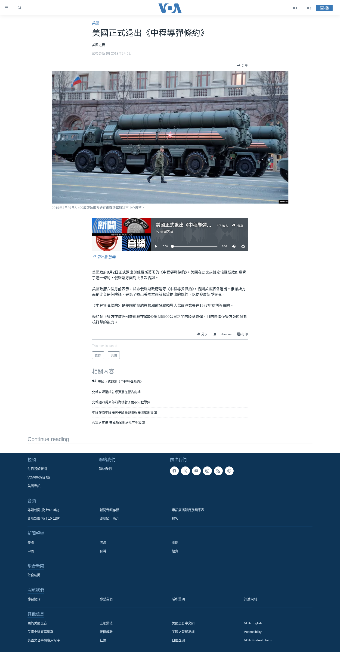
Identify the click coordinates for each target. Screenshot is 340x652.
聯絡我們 (105, 469)
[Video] (295, 8)
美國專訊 (34, 486)
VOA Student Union (258, 640)
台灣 (103, 551)
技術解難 (106, 632)
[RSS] (218, 470)
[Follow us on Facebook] (174, 470)
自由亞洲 (178, 640)
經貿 (175, 551)
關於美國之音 (37, 623)
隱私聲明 (178, 599)
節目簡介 (34, 599)
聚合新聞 (34, 575)
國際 (175, 542)
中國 (31, 551)
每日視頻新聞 (37, 469)
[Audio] (309, 8)
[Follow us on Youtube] (196, 470)
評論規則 (250, 599)
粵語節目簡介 (109, 518)
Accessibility (253, 632)
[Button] (242, 65)
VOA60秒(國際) (39, 477)
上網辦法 (106, 623)
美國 (95, 23)
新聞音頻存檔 (109, 510)
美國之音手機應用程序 (44, 640)
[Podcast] (229, 470)
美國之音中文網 (183, 623)
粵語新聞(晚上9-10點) (43, 510)
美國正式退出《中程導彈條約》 (188, 225)
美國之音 (166, 231)
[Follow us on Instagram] (207, 470)
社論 (103, 640)
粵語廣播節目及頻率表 (188, 510)
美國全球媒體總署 (40, 632)
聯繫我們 (106, 599)
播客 (175, 518)
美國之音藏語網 (183, 632)
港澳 (103, 542)
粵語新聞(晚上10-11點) (44, 518)
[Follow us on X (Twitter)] (185, 470)
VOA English (253, 623)
